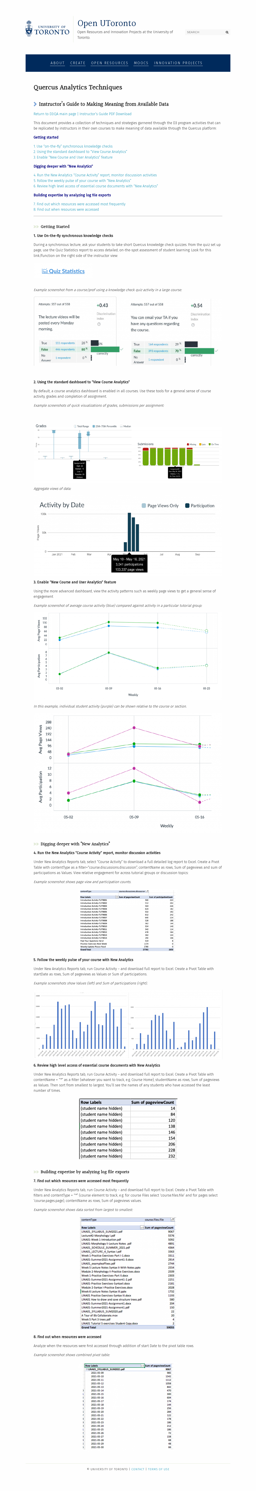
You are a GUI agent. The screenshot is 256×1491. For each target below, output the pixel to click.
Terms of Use (158, 1469)
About (58, 63)
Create (78, 63)
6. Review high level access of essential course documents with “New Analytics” (96, 186)
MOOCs (141, 63)
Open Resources (109, 63)
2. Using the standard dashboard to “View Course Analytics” (80, 152)
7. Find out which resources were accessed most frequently (79, 204)
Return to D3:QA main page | (57, 114)
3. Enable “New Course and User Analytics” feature (73, 157)
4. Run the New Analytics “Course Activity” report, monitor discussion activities (95, 175)
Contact (137, 1469)
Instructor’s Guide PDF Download (106, 114)
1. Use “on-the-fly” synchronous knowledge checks (73, 146)
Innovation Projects (178, 63)
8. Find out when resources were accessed (66, 210)
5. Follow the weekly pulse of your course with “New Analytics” (82, 181)
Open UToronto (106, 23)
